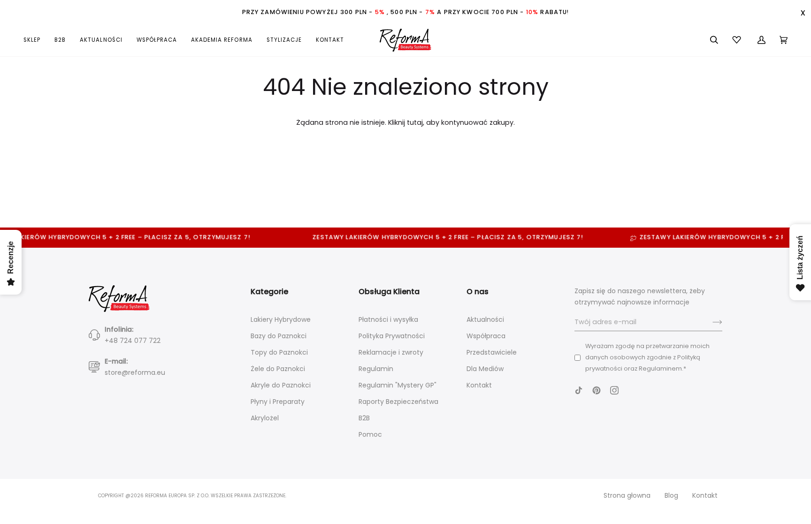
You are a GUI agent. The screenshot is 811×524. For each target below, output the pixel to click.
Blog (671, 495)
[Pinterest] (596, 390)
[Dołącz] (709, 322)
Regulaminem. (661, 368)
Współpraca (486, 336)
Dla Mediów (485, 368)
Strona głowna (627, 495)
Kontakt (479, 385)
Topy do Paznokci (279, 352)
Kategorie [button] (269, 291)
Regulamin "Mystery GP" (397, 385)
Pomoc (370, 434)
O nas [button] (478, 291)
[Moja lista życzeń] (737, 40)
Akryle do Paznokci (281, 385)
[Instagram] (614, 390)
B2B (364, 418)
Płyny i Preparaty (278, 401)
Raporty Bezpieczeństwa (398, 401)
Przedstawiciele (492, 352)
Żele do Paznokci (278, 368)
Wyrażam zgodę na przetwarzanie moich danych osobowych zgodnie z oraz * (647, 357)
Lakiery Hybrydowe (281, 319)
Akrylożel (265, 418)
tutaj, (415, 122)
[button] (35, 40)
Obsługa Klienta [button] (389, 291)
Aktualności (485, 319)
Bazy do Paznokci (278, 336)
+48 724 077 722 (133, 340)
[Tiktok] (578, 390)
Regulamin (376, 368)
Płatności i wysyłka (388, 319)
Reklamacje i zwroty (391, 352)
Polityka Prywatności (392, 336)
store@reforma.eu (135, 372)
